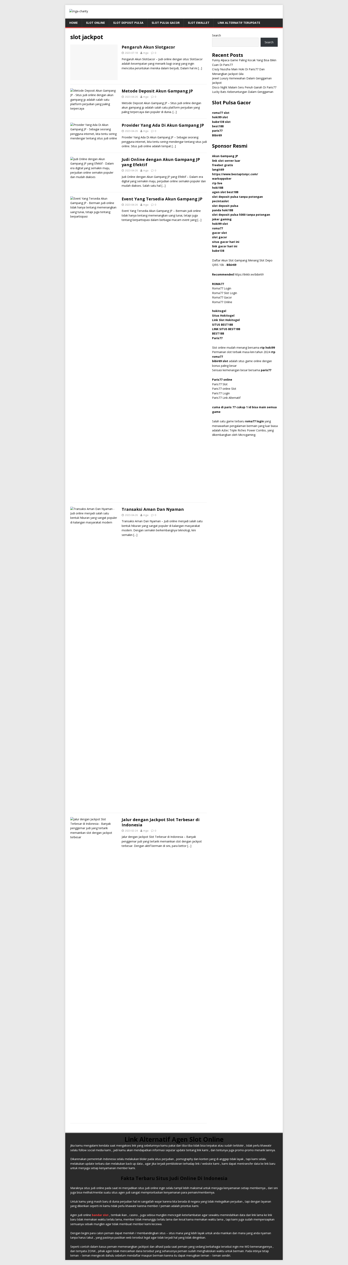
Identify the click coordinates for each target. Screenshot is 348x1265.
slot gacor (219, 237)
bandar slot (100, 1215)
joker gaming (222, 219)
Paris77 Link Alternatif (226, 398)
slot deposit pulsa (225, 206)
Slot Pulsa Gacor (166, 23)
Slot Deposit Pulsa (128, 23)
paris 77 (230, 407)
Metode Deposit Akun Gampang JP (157, 91)
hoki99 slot (220, 117)
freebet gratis (222, 165)
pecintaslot (220, 201)
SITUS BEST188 (222, 324)
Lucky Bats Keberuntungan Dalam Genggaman (242, 92)
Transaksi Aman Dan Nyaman (153, 509)
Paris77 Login (221, 393)
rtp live (217, 183)
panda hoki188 (222, 210)
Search (216, 35)
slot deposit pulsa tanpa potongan (237, 197)
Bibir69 (217, 135)
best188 (218, 126)
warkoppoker (221, 178)
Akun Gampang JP (225, 156)
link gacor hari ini (224, 246)
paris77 (266, 370)
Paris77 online (222, 379)
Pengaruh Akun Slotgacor (148, 47)
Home (73, 23)
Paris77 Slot (220, 384)
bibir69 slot (220, 361)
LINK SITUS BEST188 (226, 329)
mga (145, 53)
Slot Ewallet (198, 23)
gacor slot (219, 233)
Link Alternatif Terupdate (239, 23)
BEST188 (218, 333)
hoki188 (217, 188)
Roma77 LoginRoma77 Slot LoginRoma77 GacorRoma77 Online (224, 293)
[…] (200, 68)
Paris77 (217, 338)
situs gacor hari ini (225, 242)
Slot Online (95, 23)
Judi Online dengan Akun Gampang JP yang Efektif (161, 162)
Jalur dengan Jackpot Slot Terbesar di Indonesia (161, 822)
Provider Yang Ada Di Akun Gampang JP (163, 125)
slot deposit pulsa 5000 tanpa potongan (241, 215)
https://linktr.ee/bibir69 (249, 274)
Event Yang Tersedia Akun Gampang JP (162, 199)
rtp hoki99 (267, 347)
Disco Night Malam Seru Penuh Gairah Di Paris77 (244, 87)
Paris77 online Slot (224, 389)
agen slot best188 (225, 192)
